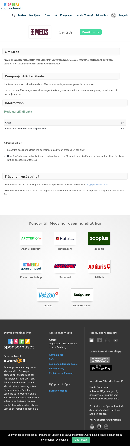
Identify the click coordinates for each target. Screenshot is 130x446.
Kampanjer (66, 15)
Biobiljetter (35, 15)
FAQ (51, 359)
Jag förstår (81, 439)
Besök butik (90, 32)
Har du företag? (84, 15)
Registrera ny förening (61, 373)
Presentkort (51, 15)
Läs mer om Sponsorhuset (63, 363)
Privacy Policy (56, 368)
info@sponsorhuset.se (96, 184)
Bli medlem (102, 15)
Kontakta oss (56, 354)
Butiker (22, 15)
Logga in (123, 15)
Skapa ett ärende (58, 390)
